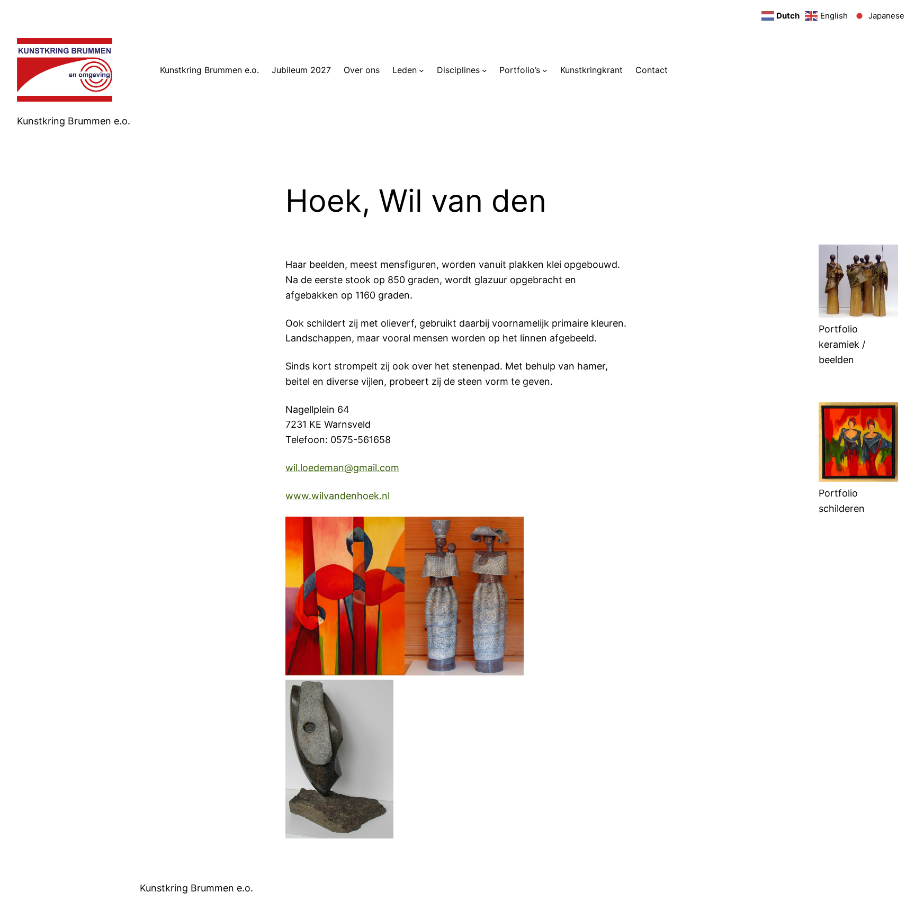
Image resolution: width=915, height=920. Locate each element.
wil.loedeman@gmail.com (342, 467)
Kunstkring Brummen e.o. (73, 121)
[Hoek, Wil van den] (858, 314)
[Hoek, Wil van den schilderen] (858, 478)
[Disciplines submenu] (484, 70)
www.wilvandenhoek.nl (337, 495)
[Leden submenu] (421, 70)
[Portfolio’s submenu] (545, 70)
